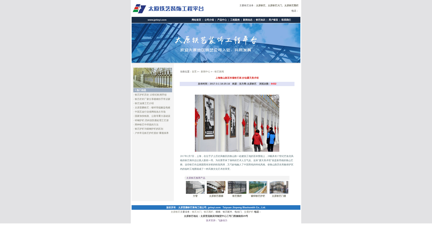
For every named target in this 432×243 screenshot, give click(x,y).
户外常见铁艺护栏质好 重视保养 (152, 133)
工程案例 (235, 19)
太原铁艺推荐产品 (195, 178)
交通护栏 (248, 211)
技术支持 (210, 220)
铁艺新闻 (219, 71)
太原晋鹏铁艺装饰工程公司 (192, 207)
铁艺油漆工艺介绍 (144, 103)
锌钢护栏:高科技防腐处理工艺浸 (152, 120)
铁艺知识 (260, 19)
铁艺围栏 (208, 211)
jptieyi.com (214, 207)
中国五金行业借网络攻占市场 (150, 111)
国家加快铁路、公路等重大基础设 (152, 116)
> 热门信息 (140, 90)
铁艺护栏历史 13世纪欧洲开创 (151, 94)
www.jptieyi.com (157, 19)
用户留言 (273, 19)
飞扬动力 (222, 220)
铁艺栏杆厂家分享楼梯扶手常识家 (152, 99)
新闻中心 (205, 71)
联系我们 (286, 19)
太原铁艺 (175, 211)
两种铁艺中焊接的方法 (146, 124)
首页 (194, 71)
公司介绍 (209, 19)
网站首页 (196, 19)
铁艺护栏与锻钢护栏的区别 (149, 128)
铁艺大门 (196, 211)
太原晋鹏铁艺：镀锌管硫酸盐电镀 (152, 107)
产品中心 (222, 19)
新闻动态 (247, 19)
